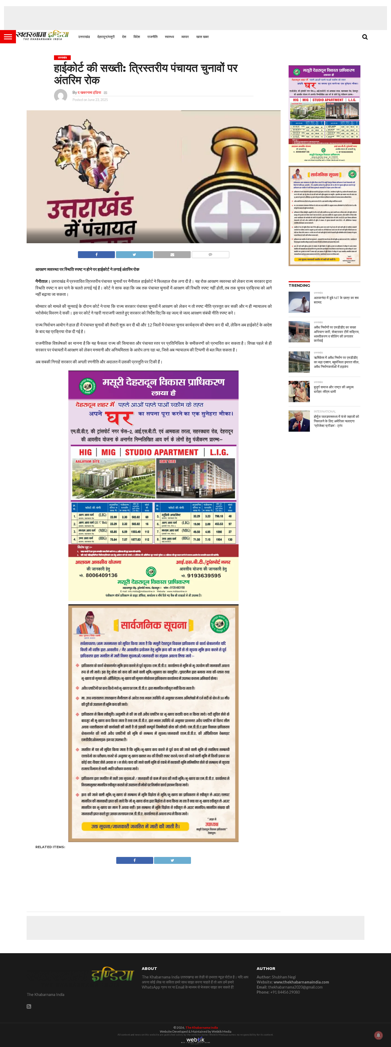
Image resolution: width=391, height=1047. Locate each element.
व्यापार (185, 37)
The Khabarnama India (201, 1027)
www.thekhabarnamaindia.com (301, 982)
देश (124, 37)
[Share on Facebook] (96, 253)
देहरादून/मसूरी (106, 37)
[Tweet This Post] (134, 253)
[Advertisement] (195, 18)
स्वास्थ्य (169, 37)
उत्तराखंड (84, 37)
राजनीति (152, 37)
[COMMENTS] (210, 253)
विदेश (137, 37)
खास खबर (202, 37)
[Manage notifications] (378, 1035)
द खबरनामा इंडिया (89, 92)
